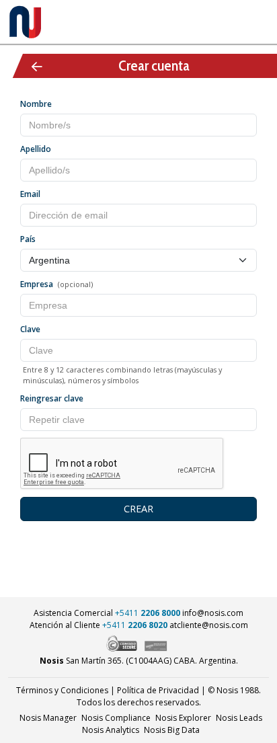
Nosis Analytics (110, 730)
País (28, 239)
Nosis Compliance (116, 718)
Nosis (172, 730)
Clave (30, 329)
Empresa (36, 284)
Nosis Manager (48, 718)
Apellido (35, 149)
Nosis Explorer (183, 718)
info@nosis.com (212, 613)
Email (30, 194)
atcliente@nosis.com (208, 625)
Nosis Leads (239, 718)
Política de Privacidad (158, 690)
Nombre (36, 104)
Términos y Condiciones (62, 690)
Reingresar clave (51, 398)
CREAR (138, 508)
